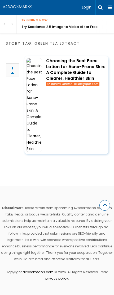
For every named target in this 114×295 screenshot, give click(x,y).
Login (86, 7)
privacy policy (56, 278)
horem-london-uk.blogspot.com (74, 84)
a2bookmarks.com (38, 272)
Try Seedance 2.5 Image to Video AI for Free (59, 26)
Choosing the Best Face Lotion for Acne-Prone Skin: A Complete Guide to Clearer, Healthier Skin (75, 69)
